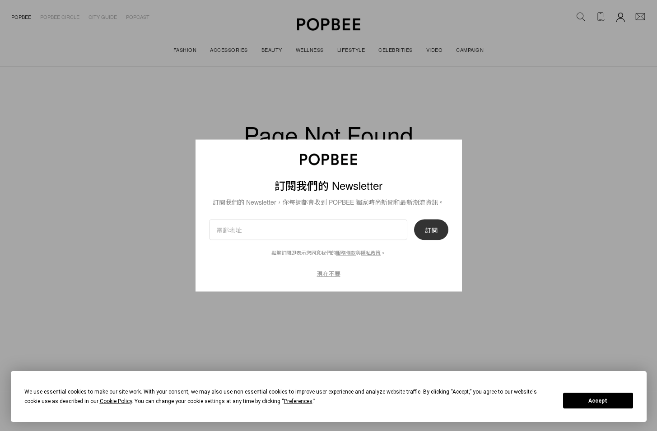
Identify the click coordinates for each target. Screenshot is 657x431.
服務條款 (346, 252)
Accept (597, 401)
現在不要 (328, 273)
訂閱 (431, 229)
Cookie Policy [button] (116, 401)
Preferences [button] (298, 401)
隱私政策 (371, 252)
